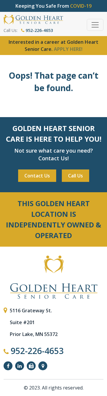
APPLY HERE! (68, 49)
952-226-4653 (38, 30)
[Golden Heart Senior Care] (53, 277)
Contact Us (37, 175)
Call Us (75, 175)
